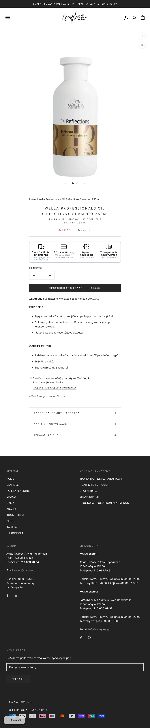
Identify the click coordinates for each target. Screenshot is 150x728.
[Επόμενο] (84, 183)
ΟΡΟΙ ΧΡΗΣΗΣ (88, 490)
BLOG (9, 521)
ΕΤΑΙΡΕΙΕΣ (12, 484)
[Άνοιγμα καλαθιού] (143, 17)
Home (32, 199)
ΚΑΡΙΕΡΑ (11, 527)
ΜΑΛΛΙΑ (11, 496)
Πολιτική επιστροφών (51, 424)
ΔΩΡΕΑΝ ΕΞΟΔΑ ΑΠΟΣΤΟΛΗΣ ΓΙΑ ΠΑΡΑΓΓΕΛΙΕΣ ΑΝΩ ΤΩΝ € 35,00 (75, 4)
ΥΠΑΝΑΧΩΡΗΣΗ (89, 496)
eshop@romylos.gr (25, 570)
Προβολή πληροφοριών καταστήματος (54, 387)
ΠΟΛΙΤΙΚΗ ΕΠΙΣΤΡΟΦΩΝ (94, 484)
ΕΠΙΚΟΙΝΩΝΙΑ (14, 533)
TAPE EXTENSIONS (18, 490)
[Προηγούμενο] (65, 183)
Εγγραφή (18, 679)
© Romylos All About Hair (28, 710)
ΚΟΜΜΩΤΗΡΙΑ (15, 514)
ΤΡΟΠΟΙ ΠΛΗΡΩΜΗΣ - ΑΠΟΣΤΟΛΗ (101, 478)
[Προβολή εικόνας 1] (73, 183)
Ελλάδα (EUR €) (19, 702)
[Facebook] (7, 595)
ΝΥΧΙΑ (10, 502)
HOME (10, 478)
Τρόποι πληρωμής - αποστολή (58, 413)
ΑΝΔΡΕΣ (11, 508)
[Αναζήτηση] (134, 17)
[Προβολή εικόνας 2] (77, 183)
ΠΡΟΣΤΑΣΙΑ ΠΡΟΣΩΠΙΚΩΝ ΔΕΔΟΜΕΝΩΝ (104, 502)
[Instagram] (16, 595)
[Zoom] (142, 36)
